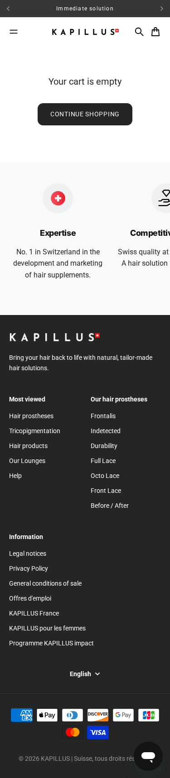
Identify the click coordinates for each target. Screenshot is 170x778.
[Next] (162, 8)
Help (15, 475)
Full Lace (103, 460)
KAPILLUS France (34, 613)
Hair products (28, 445)
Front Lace (106, 490)
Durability (104, 445)
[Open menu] (13, 32)
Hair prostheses (31, 416)
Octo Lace (105, 475)
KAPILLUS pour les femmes (47, 628)
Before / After (110, 505)
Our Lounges (27, 460)
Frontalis (103, 416)
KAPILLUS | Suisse (66, 758)
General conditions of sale (45, 583)
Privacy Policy (28, 568)
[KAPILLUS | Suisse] (85, 32)
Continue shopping (85, 114)
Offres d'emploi (30, 598)
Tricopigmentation (34, 430)
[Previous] (22, 8)
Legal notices (27, 553)
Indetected (106, 430)
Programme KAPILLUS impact (51, 643)
